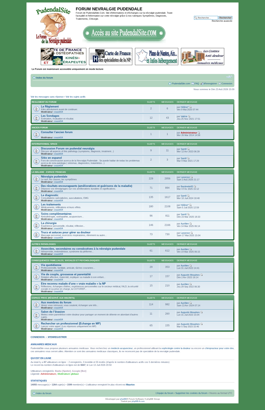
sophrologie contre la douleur (175, 348)
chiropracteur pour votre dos (219, 348)
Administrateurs (48, 374)
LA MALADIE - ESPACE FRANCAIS (49, 172)
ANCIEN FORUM (40, 127)
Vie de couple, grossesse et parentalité (66, 274)
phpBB (123, 399)
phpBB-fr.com (138, 401)
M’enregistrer (210, 83)
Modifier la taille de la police (229, 77)
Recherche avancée (222, 21)
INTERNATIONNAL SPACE (44, 144)
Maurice (130, 384)
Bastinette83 (187, 186)
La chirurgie (49, 223)
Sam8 (184, 149)
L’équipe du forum (164, 393)
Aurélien (185, 223)
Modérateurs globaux (68, 374)
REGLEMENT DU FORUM (44, 102)
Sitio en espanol (51, 157)
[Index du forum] (54, 25)
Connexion (227, 83)
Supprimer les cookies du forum (191, 393)
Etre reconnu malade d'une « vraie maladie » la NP (73, 283)
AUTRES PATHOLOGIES (44, 244)
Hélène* (185, 107)
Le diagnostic (49, 195)
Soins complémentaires (56, 213)
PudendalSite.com (181, 83)
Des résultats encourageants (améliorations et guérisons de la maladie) (86, 185)
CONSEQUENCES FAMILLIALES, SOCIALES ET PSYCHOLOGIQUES (66, 260)
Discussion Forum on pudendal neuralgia (67, 148)
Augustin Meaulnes (190, 275)
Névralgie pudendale (54, 176)
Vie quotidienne (51, 265)
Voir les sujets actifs (76, 96)
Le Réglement (50, 106)
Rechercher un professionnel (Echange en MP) (71, 323)
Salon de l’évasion (53, 311)
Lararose (185, 177)
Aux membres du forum (56, 302)
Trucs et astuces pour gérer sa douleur (65, 232)
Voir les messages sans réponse (47, 96)
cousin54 (58, 112)
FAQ (197, 83)
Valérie (184, 116)
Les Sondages (50, 115)
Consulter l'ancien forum (57, 132)
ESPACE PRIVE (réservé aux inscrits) (53, 298)
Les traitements (51, 204)
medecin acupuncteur (122, 348)
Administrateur (189, 132)
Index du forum (44, 77)
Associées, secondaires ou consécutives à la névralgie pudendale (83, 248)
